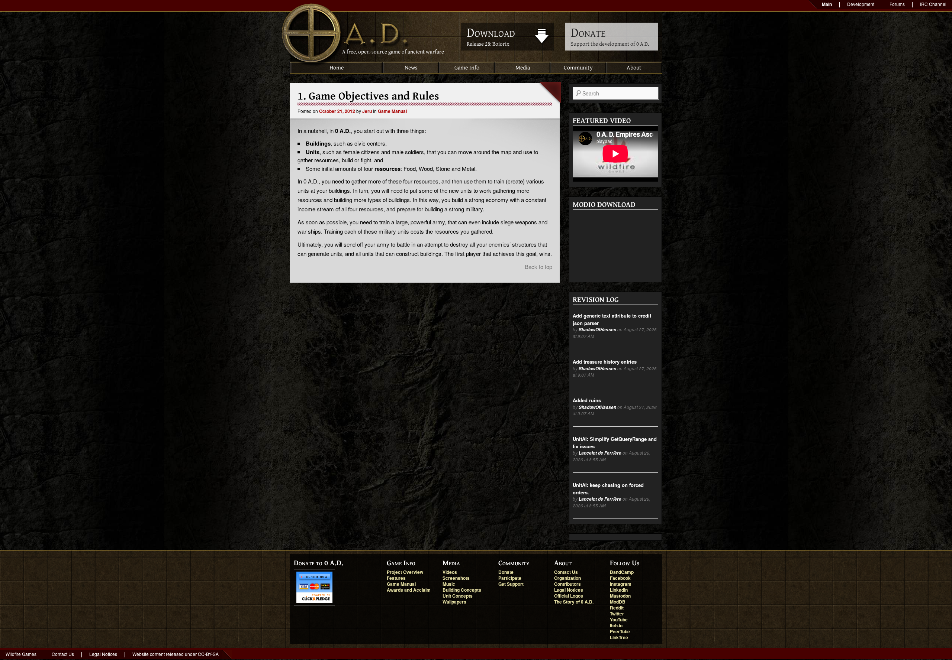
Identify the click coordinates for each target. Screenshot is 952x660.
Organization (567, 578)
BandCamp (622, 572)
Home (336, 67)
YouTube (619, 619)
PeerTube (620, 631)
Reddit (617, 607)
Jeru (367, 111)
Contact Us (566, 572)
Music (449, 584)
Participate (509, 578)
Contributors (567, 584)
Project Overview (405, 572)
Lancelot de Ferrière (600, 453)
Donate (506, 572)
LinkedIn (619, 589)
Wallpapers (454, 601)
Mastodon (620, 595)
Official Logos (568, 595)
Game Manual (392, 111)
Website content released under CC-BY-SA (175, 654)
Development (860, 4)
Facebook (620, 578)
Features (396, 578)
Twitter (617, 613)
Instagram (620, 584)
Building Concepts (462, 589)
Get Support (511, 584)
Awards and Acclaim (409, 589)
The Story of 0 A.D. (574, 601)
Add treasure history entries (605, 361)
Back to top (538, 266)
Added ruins (587, 400)
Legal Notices (568, 589)
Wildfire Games (21, 654)
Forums (897, 4)
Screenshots (456, 578)
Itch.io (616, 625)
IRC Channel (933, 4)
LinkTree (619, 637)
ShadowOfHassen (597, 329)
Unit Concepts (458, 595)
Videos (450, 572)
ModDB (617, 601)
